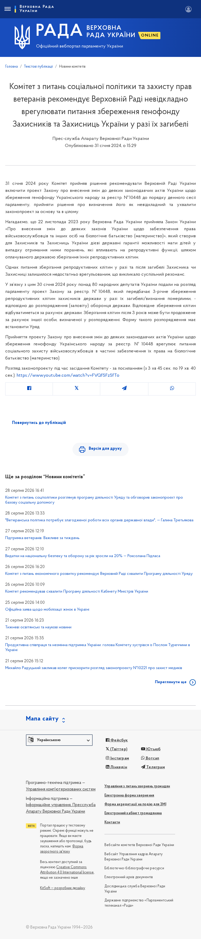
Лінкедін (118, 767)
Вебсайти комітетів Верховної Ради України (139, 845)
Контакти (112, 822)
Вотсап (152, 758)
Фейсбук (118, 740)
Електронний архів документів (128, 877)
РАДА (59, 32)
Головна (11, 67)
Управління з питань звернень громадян (137, 786)
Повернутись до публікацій (39, 423)
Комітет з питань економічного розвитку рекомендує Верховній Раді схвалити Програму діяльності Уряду (99, 574)
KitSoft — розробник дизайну (62, 888)
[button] (59, 740)
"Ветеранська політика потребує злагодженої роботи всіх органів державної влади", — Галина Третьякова (99, 520)
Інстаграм (119, 758)
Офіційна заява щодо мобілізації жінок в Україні (47, 609)
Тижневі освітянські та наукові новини (38, 627)
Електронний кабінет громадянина (133, 813)
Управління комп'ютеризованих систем (61, 789)
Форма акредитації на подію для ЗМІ (135, 804)
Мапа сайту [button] (42, 719)
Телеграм (155, 767)
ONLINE (150, 35)
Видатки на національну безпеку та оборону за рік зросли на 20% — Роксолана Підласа (82, 556)
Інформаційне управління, (48, 805)
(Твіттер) (118, 749)
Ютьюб (152, 749)
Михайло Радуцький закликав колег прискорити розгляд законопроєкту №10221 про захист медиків (93, 668)
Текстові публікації (38, 67)
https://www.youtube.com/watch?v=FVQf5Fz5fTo (67, 375)
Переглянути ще (171, 682)
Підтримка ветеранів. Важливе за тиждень (42, 538)
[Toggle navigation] (7, 9)
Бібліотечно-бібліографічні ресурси (134, 868)
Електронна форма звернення (129, 796)
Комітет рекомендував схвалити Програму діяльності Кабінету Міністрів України (76, 591)
